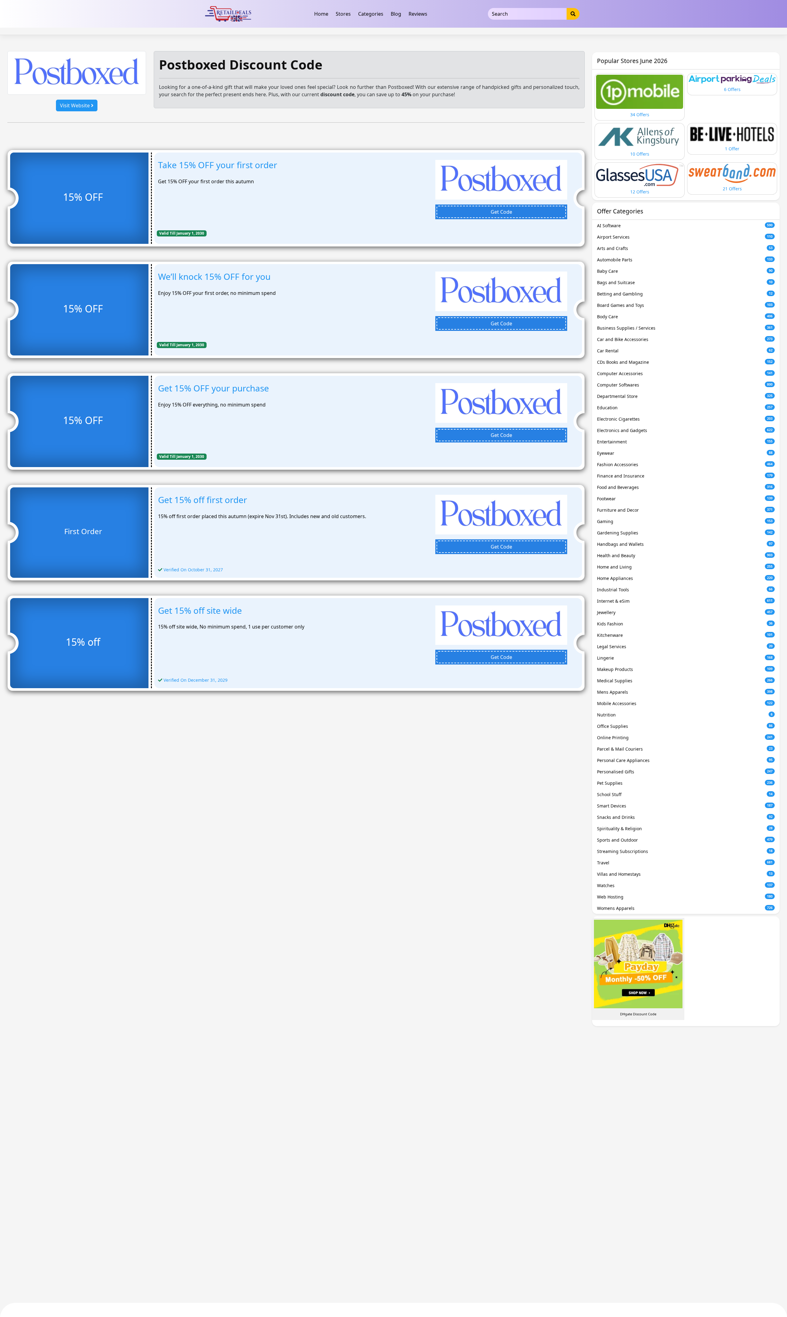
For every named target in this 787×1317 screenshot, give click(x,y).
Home (321, 13)
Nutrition (685, 715)
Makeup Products (685, 669)
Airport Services (685, 237)
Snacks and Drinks (685, 817)
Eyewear (685, 453)
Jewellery (685, 612)
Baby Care (685, 271)
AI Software (685, 225)
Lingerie (685, 658)
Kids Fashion (685, 624)
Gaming (685, 521)
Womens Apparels (685, 908)
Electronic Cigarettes (685, 419)
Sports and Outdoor (685, 840)
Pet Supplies (685, 783)
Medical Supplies (685, 681)
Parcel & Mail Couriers (685, 749)
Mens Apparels (685, 692)
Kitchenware (685, 635)
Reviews (418, 13)
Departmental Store (685, 396)
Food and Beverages (685, 487)
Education (685, 408)
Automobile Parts (685, 260)
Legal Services (685, 646)
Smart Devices (685, 806)
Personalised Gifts (685, 772)
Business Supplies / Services (685, 328)
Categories (370, 13)
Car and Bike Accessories (685, 339)
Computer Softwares (685, 385)
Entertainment (685, 442)
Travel (685, 863)
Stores (343, 13)
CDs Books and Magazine (685, 362)
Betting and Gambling (685, 294)
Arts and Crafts (685, 248)
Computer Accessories (685, 373)
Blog (396, 13)
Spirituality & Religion (685, 828)
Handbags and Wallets (685, 544)
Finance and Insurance (685, 476)
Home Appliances (685, 578)
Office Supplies (685, 726)
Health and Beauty (685, 555)
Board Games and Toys (685, 305)
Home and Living (685, 567)
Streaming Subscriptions (685, 851)
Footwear (685, 499)
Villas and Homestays (685, 874)
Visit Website (75, 105)
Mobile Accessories (685, 703)
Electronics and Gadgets (685, 430)
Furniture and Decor (685, 510)
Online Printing (685, 737)
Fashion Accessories (685, 464)
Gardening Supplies (685, 533)
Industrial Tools (685, 590)
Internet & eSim (685, 601)
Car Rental (685, 351)
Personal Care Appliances (685, 760)
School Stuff (685, 794)
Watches (685, 885)
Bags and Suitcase (685, 282)
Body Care (685, 316)
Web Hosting (685, 897)
